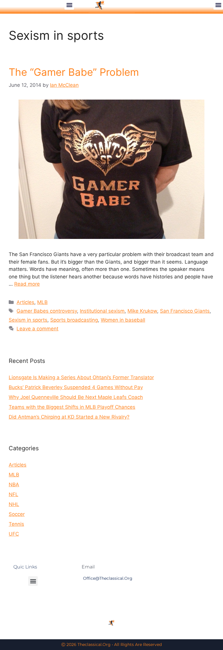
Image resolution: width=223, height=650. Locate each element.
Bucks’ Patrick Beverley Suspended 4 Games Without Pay (76, 387)
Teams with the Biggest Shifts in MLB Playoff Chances (72, 407)
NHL (14, 504)
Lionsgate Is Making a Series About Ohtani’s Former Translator (81, 377)
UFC (14, 534)
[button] (69, 5)
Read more (27, 284)
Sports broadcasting (74, 320)
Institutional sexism (102, 311)
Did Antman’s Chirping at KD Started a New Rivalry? (69, 417)
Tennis (16, 524)
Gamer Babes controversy (47, 311)
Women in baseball (123, 320)
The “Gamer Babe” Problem (74, 72)
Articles (25, 302)
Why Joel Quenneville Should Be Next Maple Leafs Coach (76, 397)
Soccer (17, 514)
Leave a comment (37, 329)
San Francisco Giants (185, 311)
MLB (42, 302)
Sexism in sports (28, 320)
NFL (13, 494)
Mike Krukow (142, 311)
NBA (14, 484)
